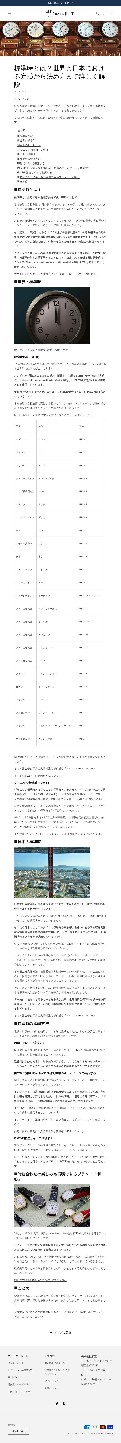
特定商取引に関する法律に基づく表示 (58, 1372)
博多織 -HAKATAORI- (19, 1384)
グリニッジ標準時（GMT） (33, 149)
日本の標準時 (28, 154)
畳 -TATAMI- (14, 1377)
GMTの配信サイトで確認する (34, 172)
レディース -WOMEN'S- (20, 1370)
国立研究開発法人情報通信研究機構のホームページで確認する (54, 167)
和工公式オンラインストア (85, 1433)
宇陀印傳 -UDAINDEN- (20, 1391)
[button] (9, 13)
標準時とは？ (28, 135)
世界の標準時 (28, 140)
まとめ (24, 181)
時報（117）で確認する (31, 163)
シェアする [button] (23, 99)
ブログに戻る (62, 1332)
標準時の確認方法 (30, 158)
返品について (51, 1388)
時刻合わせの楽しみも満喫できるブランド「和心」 (50, 177)
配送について (51, 1381)
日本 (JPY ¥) (16, 1431)
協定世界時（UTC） (29, 145)
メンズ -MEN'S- (16, 1363)
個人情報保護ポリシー (56, 1363)
